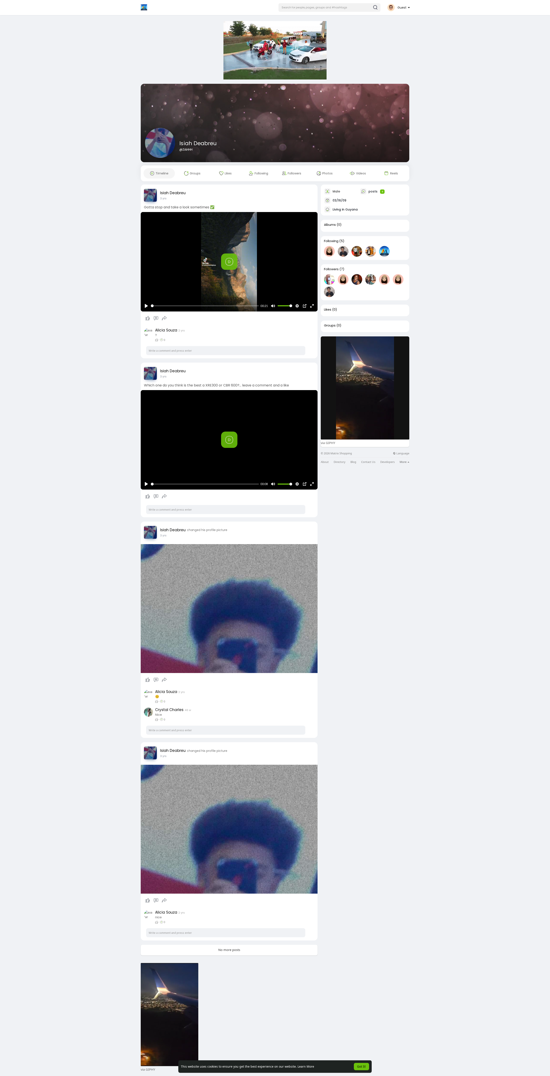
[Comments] (156, 318)
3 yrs (163, 198)
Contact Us (368, 462)
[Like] (155, 318)
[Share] (164, 318)
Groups (330, 325)
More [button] (403, 462)
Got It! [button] (361, 1066)
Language (402, 453)
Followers (331, 269)
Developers (387, 462)
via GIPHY (328, 443)
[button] (329, 7)
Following (331, 241)
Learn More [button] (306, 1066)
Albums (330, 224)
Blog (353, 462)
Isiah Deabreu (198, 143)
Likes (327, 309)
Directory (339, 462)
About (325, 462)
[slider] (205, 306)
